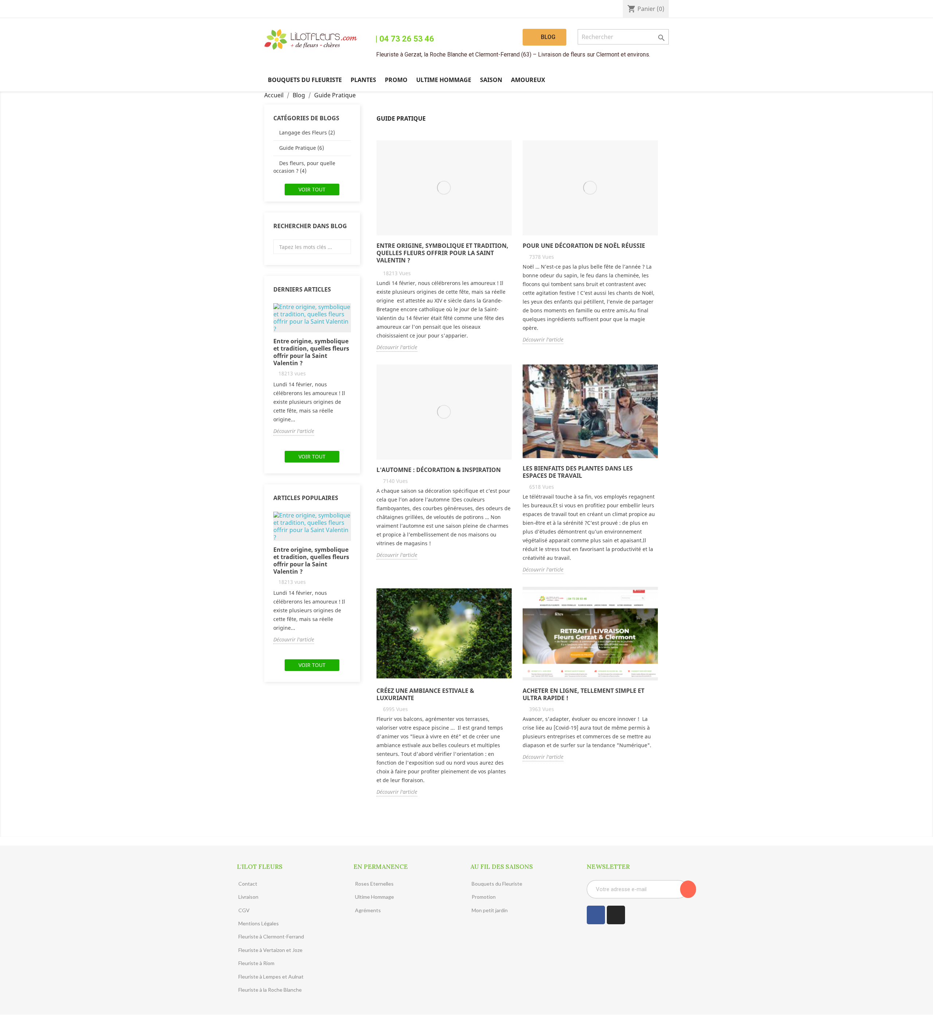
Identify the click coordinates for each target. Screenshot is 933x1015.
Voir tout (311, 189)
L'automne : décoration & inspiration (438, 470)
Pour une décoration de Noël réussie (584, 246)
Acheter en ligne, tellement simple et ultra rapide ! (583, 694)
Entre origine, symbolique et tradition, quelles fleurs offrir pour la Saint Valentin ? (311, 352)
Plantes (363, 80)
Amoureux (528, 80)
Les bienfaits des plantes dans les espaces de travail (578, 472)
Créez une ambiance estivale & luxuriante (425, 694)
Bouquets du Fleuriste (305, 80)
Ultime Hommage (443, 80)
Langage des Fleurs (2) (307, 132)
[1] (688, 889)
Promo (396, 80)
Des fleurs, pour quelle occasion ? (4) (304, 167)
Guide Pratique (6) (301, 147)
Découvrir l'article (293, 431)
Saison (491, 80)
